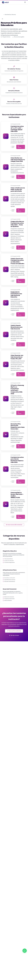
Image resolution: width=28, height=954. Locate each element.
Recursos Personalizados (15, 630)
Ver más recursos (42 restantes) (14, 524)
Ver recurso (19, 147)
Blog (2, 14)
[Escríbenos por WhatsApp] (25, 951)
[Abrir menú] (25, 2)
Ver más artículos (15, 635)
